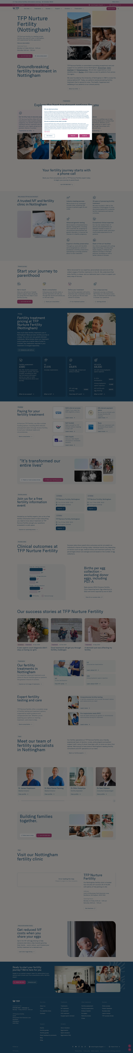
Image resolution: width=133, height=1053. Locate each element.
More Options (49, 135)
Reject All (73, 135)
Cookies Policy (65, 119)
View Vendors (47, 131)
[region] (67, 122)
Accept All (84, 135)
